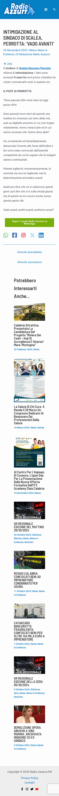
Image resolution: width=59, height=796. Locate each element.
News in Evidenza (35, 693)
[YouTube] (36, 789)
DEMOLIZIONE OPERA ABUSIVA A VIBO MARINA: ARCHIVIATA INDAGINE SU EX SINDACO (27, 734)
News (32, 50)
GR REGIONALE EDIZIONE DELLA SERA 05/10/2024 (28, 681)
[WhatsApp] (5, 235)
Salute (41, 427)
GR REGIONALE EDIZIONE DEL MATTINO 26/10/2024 (29, 527)
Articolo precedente (29, 252)
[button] (54, 9)
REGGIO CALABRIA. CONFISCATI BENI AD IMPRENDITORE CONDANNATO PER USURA (27, 580)
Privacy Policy (29, 778)
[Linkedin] (41, 235)
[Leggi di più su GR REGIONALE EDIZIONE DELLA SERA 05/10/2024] (29, 665)
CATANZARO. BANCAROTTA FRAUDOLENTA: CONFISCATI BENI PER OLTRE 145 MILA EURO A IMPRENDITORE (29, 631)
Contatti (30, 782)
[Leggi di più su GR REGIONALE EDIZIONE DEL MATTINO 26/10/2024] (29, 510)
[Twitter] (31, 789)
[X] (32, 235)
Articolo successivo (29, 262)
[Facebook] (14, 235)
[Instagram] (23, 235)
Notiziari (28, 542)
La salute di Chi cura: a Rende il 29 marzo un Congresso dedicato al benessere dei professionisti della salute (29, 415)
